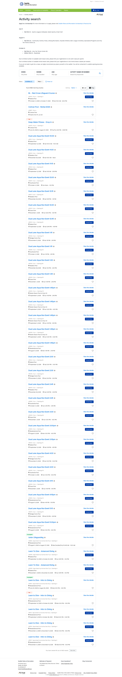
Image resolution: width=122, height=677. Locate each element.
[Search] (100, 73)
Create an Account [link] (99, 1)
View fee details (88, 93)
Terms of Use (78, 673)
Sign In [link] (91, 1)
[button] (33, 81)
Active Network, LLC (54, 674)
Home (20, 14)
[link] (41, 93)
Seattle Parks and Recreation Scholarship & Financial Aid (74, 23)
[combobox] (74, 88)
